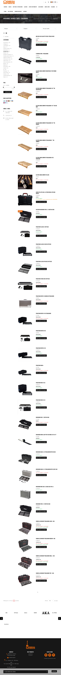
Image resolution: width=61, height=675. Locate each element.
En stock (6, 36)
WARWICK (37, 438)
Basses (10, 7)
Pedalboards (6, 51)
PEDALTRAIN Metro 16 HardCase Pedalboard (45, 296)
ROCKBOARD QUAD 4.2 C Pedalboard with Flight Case (46, 469)
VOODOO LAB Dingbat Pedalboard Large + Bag (45, 521)
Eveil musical (10, 11)
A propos (25, 11)
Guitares (5, 7)
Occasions (30, 655)
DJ (56, 7)
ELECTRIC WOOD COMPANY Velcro (42, 175)
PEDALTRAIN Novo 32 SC (40, 400)
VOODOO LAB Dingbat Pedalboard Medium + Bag (45, 538)
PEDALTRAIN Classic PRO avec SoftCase (44, 261)
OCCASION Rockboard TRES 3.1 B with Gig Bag (45, 209)
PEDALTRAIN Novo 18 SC (40, 382)
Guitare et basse (49, 18)
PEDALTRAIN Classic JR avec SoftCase (43, 244)
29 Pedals (16, 612)
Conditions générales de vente (50, 658)
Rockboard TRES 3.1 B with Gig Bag (43, 504)
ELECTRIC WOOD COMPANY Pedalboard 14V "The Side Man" (46, 106)
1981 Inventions (6, 618)
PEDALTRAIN (38, 230)
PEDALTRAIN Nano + (40, 365)
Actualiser (7, 92)
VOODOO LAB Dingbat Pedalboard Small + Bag (45, 556)
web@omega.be (12, 657)
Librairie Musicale (18, 11)
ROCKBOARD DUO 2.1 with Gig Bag (42, 417)
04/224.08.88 (9, 655)
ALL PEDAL (54, 612)
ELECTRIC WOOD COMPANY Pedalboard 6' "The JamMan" (45, 141)
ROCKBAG (38, 213)
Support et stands (6, 57)
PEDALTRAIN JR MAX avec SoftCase (43, 279)
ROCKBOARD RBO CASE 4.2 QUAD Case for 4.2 (45, 486)
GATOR (37, 197)
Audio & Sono (6, 60)
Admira (25, 612)
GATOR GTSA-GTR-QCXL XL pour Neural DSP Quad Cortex (45, 193)
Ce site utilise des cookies (10, 671)
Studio (5, 11)
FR (55, 2)
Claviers (25, 7)
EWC (37, 93)
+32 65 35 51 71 (8, 115)
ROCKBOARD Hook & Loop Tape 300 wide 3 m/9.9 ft (46, 434)
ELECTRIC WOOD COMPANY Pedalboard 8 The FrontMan (45, 158)
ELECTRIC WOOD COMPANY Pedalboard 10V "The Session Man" (45, 89)
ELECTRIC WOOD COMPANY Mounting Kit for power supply (46, 71)
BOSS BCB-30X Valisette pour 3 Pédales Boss (45, 36)
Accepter (54, 671)
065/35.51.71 (10, 653)
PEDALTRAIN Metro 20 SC (41, 331)
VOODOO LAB (38, 542)
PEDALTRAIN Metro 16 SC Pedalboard (43, 313)
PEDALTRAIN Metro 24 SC (41, 348)
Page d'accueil (36, 18)
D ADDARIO (38, 57)
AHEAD (35, 612)
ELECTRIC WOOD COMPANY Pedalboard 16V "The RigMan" (45, 123)
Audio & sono (47, 7)
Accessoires (40, 7)
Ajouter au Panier (42, 44)
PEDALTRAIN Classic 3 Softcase (42, 227)
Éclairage (53, 7)
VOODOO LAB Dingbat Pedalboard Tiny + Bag (45, 573)
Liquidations (30, 653)
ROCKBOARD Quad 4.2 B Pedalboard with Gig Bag (46, 452)
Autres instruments (33, 7)
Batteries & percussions (18, 7)
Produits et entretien (7, 54)
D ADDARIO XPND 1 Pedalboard (42, 53)
